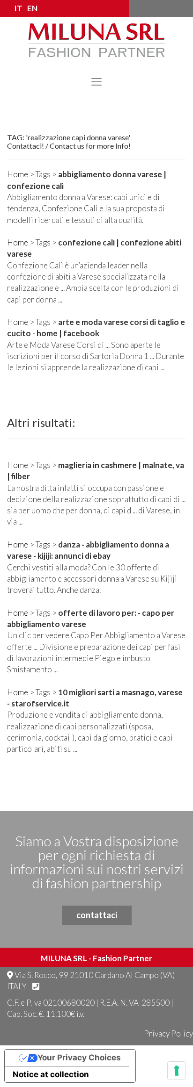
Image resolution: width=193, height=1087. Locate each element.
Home (17, 174)
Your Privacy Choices (79, 1057)
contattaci (96, 915)
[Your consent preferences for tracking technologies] (177, 1071)
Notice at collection (51, 1074)
